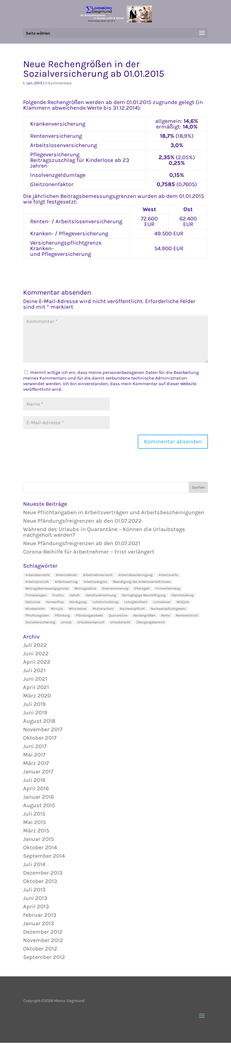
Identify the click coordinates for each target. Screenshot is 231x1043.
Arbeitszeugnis (95, 582)
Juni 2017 (34, 746)
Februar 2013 (39, 915)
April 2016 (36, 788)
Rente (165, 615)
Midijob (183, 602)
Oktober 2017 (39, 738)
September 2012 (44, 957)
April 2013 (36, 906)
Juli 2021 (34, 670)
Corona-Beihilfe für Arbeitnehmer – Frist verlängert (88, 551)
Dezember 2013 (43, 873)
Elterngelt (142, 588)
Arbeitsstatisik (37, 582)
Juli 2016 (34, 780)
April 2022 (36, 662)
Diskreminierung (115, 588)
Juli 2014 (34, 864)
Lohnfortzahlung (105, 602)
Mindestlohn (35, 609)
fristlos (58, 595)
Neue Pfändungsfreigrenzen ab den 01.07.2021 (81, 543)
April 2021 (36, 687)
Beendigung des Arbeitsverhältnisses (141, 582)
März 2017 (36, 763)
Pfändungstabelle (89, 615)
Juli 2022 (35, 645)
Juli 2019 (34, 704)
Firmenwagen (35, 595)
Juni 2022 (36, 653)
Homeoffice (55, 602)
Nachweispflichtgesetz (168, 609)
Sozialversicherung (40, 622)
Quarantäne (118, 615)
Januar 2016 (38, 797)
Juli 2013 (34, 889)
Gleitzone (32, 602)
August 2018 (39, 721)
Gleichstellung (183, 595)
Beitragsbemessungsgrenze (46, 588)
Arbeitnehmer (66, 575)
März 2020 (37, 695)
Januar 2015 (38, 839)
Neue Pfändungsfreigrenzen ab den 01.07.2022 (82, 521)
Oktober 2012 (40, 948)
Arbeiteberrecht (37, 575)
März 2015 (36, 830)
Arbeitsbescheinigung (136, 575)
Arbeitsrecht (168, 575)
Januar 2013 (38, 923)
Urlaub (66, 622)
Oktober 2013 (40, 881)
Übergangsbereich (150, 622)
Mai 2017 (34, 754)
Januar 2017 (38, 771)
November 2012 (43, 940)
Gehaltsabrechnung (101, 595)
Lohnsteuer (162, 602)
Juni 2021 (35, 679)
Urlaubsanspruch (90, 622)
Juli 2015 (34, 814)
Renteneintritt (187, 615)
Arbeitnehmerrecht (98, 575)
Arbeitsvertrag (66, 582)
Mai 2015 (34, 822)
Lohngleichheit (135, 602)
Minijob (57, 609)
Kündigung (78, 602)
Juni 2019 (35, 712)
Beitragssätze (85, 588)
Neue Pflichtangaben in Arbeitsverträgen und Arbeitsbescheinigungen (113, 512)
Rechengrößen (144, 615)
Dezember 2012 (43, 932)
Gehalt (75, 595)
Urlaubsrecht (120, 622)
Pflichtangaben (37, 615)
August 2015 (39, 805)
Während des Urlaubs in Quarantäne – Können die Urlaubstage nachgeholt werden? (104, 532)
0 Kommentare (58, 83)
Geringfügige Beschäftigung (144, 595)
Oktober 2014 (40, 847)
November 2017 (42, 729)
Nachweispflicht (132, 609)
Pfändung (62, 615)
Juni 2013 (35, 898)
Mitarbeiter (78, 609)
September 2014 (44, 856)
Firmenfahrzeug (168, 588)
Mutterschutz (103, 609)
